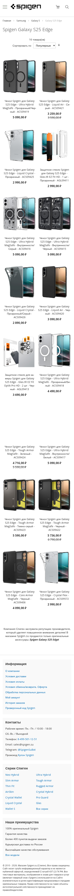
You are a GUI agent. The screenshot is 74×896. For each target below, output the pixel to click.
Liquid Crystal (13, 803)
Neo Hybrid (12, 774)
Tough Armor (44, 780)
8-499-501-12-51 (27, 739)
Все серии (42, 808)
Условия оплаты (14, 681)
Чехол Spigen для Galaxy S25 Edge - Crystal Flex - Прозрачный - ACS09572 (54, 595)
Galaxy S (35, 20)
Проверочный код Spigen (20, 708)
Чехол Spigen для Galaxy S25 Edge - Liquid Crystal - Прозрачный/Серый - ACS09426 (19, 312)
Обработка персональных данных (25, 692)
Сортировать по (22, 45)
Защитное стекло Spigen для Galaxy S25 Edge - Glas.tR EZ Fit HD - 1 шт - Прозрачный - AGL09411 (54, 175)
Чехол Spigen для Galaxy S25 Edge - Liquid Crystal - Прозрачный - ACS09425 (19, 173)
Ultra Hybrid (43, 774)
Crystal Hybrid (44, 791)
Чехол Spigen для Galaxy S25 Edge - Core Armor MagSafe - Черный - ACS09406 (19, 597)
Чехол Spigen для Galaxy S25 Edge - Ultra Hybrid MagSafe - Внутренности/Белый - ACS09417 (55, 452)
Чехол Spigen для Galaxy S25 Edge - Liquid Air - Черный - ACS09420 (54, 310)
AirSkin (9, 791)
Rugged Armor (45, 786)
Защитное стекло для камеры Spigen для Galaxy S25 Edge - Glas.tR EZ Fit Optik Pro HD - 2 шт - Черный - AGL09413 (19, 382)
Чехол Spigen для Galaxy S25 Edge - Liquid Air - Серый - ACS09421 (54, 104)
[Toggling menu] (5, 6)
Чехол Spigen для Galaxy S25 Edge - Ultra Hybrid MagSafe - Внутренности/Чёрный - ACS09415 (55, 243)
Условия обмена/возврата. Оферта (26, 687)
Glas (38, 803)
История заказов (15, 702)
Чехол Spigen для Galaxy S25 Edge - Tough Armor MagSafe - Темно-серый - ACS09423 (19, 524)
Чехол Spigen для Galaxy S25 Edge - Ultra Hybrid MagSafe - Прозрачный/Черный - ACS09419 (19, 106)
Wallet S (10, 808)
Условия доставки (15, 676)
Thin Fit (9, 786)
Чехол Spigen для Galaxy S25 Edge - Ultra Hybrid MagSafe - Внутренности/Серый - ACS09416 (19, 243)
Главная (7, 20)
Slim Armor (12, 780)
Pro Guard (42, 797)
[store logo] (26, 7)
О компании (12, 671)
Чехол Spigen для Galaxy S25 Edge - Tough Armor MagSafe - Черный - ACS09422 (54, 524)
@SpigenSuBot (27, 749)
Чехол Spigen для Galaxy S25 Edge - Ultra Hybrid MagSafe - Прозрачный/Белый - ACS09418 (54, 380)
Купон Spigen (26, 755)
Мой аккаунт (12, 697)
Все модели (12, 855)
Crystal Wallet (13, 797)
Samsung (21, 20)
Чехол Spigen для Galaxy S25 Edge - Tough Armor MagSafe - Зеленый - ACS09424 (19, 452)
